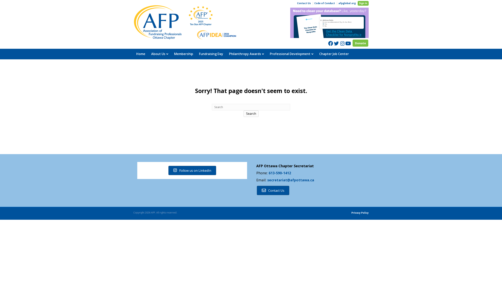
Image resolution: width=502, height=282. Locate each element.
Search (251, 113)
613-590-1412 (280, 173)
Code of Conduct (324, 3)
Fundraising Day (211, 54)
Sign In (363, 3)
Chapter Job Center (334, 54)
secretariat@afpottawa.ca (290, 180)
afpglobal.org (347, 3)
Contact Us (304, 3)
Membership (183, 54)
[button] (192, 170)
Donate (360, 43)
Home (140, 54)
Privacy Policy (360, 212)
